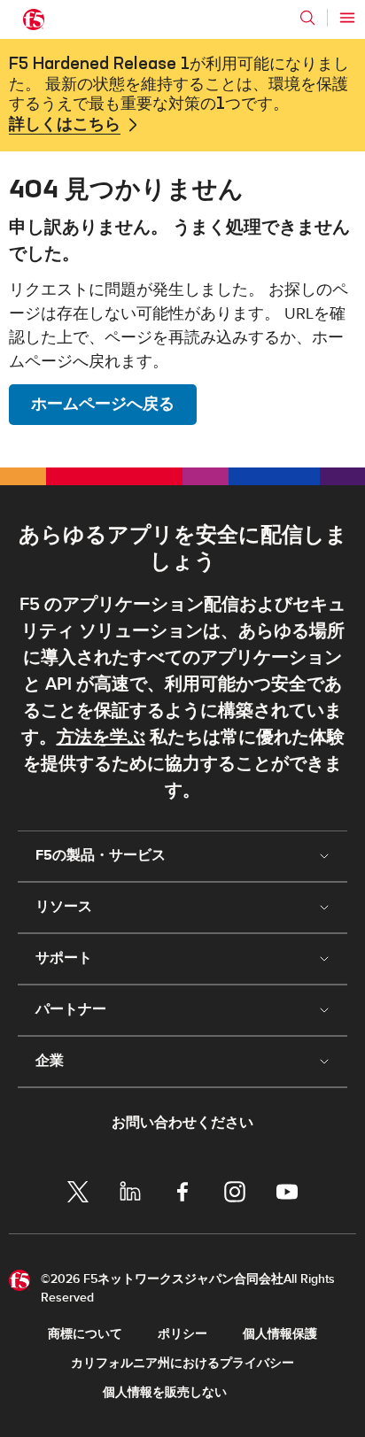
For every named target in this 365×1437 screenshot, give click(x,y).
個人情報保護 (280, 1333)
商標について (85, 1333)
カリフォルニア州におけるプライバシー (182, 1363)
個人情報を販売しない (165, 1392)
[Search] (307, 18)
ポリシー (182, 1333)
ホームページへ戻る (103, 404)
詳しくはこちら (64, 125)
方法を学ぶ (101, 737)
